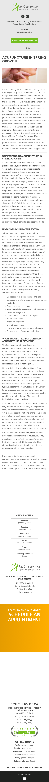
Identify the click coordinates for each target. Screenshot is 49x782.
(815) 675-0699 (24, 32)
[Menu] (24, 778)
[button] (24, 635)
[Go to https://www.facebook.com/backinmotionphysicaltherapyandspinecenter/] (22, 17)
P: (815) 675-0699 (24, 589)
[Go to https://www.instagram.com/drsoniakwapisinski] (27, 17)
